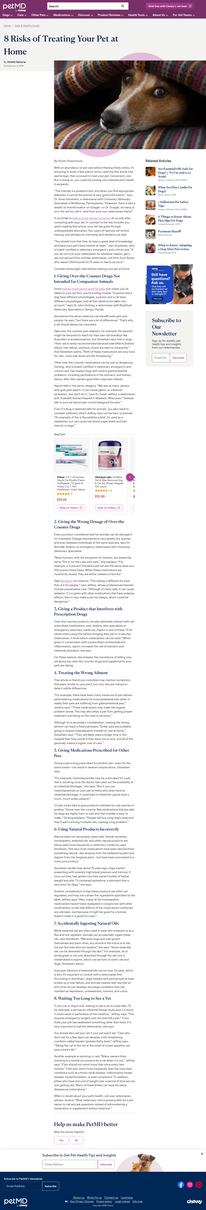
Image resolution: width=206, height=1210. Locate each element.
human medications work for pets (83, 289)
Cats (20, 15)
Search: (54, 6)
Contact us (111, 1197)
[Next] (130, 477)
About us (78, 1197)
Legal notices (122, 1201)
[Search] (123, 6)
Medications (61, 15)
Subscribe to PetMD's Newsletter (23, 1178)
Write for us (94, 1197)
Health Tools (136, 15)
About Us (159, 15)
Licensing (127, 1197)
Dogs (6, 15)
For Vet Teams (182, 15)
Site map (138, 1201)
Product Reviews (109, 15)
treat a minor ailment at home (91, 218)
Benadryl (66, 581)
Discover (84, 15)
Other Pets (38, 15)
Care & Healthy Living (27, 25)
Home (7, 25)
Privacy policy (104, 1201)
